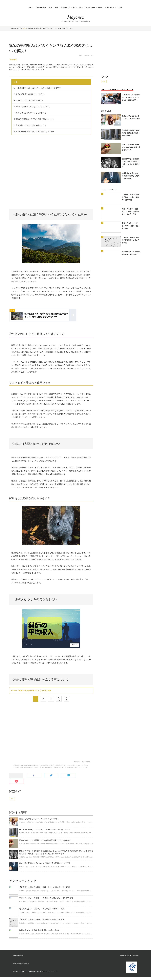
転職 (56, 7)
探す (120, 7)
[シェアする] (34, 775)
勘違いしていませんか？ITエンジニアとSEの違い (39, 819)
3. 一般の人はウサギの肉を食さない (28, 100)
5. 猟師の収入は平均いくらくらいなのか (30, 113)
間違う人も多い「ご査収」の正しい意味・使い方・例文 (41, 909)
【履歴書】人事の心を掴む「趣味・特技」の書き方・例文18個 (44, 887)
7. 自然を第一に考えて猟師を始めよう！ (30, 125)
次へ (59, 699)
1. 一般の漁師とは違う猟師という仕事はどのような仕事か (37, 88)
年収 (12, 799)
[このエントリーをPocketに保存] (16, 781)
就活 (51, 7)
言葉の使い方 (65, 7)
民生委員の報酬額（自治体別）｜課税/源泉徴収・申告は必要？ (44, 829)
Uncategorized (41, 7)
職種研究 (13, 59)
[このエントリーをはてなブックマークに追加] (69, 775)
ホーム (31, 7)
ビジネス (101, 7)
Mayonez (75, 17)
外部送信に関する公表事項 (20, 963)
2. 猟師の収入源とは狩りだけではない (29, 94)
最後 (66, 699)
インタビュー (90, 7)
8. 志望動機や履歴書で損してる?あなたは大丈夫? (34, 131)
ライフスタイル (78, 7)
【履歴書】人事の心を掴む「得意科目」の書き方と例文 (41, 919)
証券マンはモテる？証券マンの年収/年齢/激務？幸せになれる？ (45, 840)
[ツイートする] (51, 775)
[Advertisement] (51, 155)
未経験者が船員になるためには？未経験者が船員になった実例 (44, 863)
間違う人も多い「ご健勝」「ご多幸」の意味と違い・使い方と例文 (46, 898)
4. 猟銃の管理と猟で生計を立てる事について (32, 107)
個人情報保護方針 (17, 956)
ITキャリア (110, 7)
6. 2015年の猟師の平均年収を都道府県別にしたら (34, 119)
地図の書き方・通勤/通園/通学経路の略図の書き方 (39, 930)
